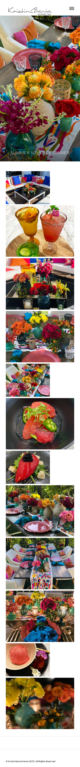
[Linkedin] (40, 755)
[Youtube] (35, 755)
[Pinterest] (45, 755)
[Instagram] (50, 755)
